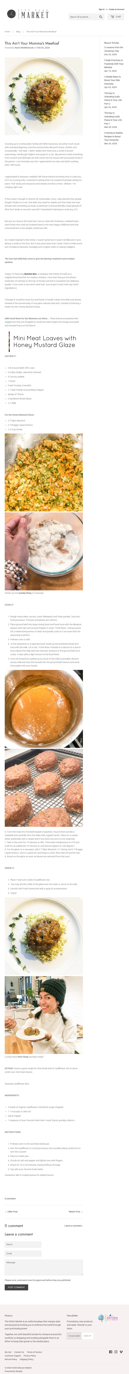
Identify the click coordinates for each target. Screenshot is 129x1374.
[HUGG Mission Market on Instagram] (116, 1352)
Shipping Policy (26, 1359)
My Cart (8, 1352)
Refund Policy (11, 1359)
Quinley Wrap (25, 593)
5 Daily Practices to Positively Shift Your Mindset (114, 64)
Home (7, 31)
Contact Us (19, 1352)
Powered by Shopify (13, 1371)
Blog (18, 31)
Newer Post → (76, 1211)
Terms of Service (34, 1352)
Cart (118, 16)
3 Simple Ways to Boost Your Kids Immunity (112, 80)
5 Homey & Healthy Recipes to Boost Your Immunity (113, 136)
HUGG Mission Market (21, 1368)
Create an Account (116, 9)
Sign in (102, 9)
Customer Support (13, 1356)
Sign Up (87, 1335)
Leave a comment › (73, 1225)
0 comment (10, 1198)
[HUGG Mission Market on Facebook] (110, 1352)
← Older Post (11, 1211)
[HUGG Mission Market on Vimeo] (121, 1352)
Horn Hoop (23, 1057)
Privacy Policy (30, 1356)
